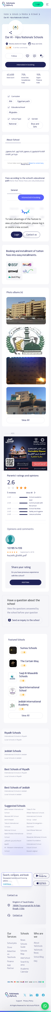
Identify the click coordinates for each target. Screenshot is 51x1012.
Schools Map (24, 952)
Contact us (31, 234)
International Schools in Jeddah (15, 754)
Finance (10, 961)
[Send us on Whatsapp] (45, 1006)
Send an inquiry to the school (25, 620)
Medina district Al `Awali (17, 43)
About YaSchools (38, 944)
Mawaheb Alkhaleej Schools (37, 837)
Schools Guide (24, 945)
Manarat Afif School (11, 816)
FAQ (35, 961)
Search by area (25, 963)
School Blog (39, 956)
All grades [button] (13, 112)
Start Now (7, 884)
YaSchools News (38, 951)
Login (16, 234)
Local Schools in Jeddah (12, 758)
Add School (25, 957)
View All (25, 420)
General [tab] (14, 190)
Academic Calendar (25, 970)
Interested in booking (25, 64)
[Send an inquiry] (34, 56)
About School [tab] (13, 140)
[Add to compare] (41, 56)
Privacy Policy (28, 1000)
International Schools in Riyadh (15, 736)
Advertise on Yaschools (11, 954)
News (23, 939)
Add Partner (10, 967)
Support (19, 1000)
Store (9, 947)
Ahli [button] (10, 101)
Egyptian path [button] (24, 101)
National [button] (12, 124)
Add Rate (25, 582)
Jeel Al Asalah (9, 819)
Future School (32, 847)
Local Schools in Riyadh (13, 739)
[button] (47, 4)
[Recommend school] (27, 56)
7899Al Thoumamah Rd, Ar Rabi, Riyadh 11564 (26, 907)
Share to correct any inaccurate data (32, 164)
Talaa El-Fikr (31, 809)
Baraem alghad (32, 851)
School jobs (12, 943)
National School (10, 830)
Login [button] (38, 4)
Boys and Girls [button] (35, 125)
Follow (14, 56)
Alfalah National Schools (35, 812)
